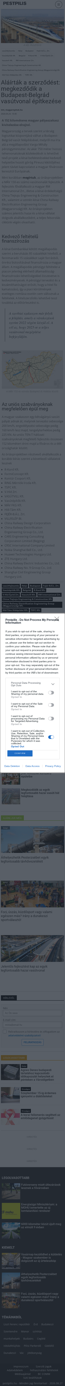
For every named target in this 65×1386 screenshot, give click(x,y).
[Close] (58, 620)
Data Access (32, 766)
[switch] (51, 692)
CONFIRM (20, 753)
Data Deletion (12, 766)
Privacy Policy (53, 766)
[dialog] (32, 693)
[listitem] (32, 684)
